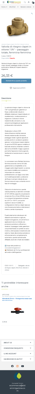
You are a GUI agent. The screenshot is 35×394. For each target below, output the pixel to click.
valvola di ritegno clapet (7, 44)
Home (3, 7)
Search (25, 2)
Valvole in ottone (25, 7)
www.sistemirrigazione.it (12, 248)
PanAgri (18, 250)
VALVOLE (12, 7)
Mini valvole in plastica (7, 296)
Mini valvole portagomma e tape (22, 296)
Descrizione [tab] (6, 98)
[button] (32, 13)
